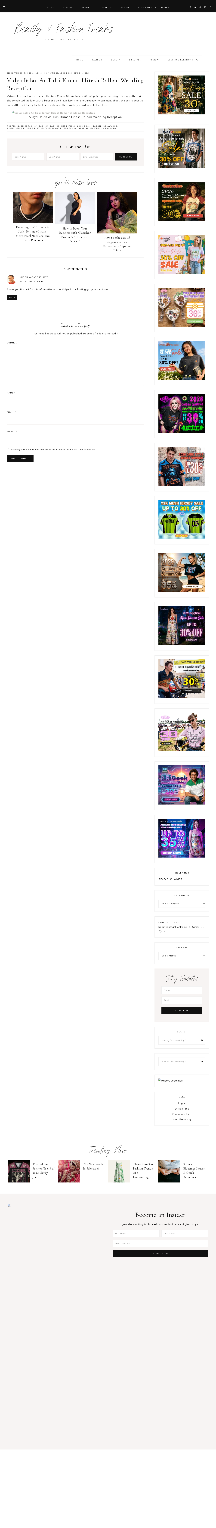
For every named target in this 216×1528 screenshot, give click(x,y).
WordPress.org (182, 1119)
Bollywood (110, 126)
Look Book (66, 73)
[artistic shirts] (181, 856)
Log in (182, 1103)
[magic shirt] (181, 644)
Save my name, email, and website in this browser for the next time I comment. (53, 449)
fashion (30, 128)
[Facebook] (191, 3)
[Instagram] (205, 3)
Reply (12, 298)
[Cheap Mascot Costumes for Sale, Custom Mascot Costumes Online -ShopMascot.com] (170, 1080)
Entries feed (182, 1108)
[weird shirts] (181, 432)
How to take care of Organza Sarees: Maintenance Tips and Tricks (117, 244)
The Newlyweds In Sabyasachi (93, 1166)
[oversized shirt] (181, 113)
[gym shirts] (181, 591)
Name (11, 393)
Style (40, 128)
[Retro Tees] (181, 219)
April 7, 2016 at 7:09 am (31, 281)
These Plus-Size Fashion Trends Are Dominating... (143, 1170)
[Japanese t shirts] (181, 166)
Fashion (28, 73)
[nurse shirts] (181, 325)
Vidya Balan (110, 128)
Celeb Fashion (15, 73)
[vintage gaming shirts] (181, 485)
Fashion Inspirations (46, 73)
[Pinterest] (201, 3)
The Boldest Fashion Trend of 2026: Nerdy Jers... (44, 1170)
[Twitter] (196, 3)
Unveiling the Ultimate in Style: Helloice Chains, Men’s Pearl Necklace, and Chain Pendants (33, 234)
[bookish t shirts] (181, 378)
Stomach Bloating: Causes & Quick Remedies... (194, 1170)
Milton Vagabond (30, 277)
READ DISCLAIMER (170, 879)
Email (11, 412)
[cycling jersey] (181, 697)
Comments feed (181, 1114)
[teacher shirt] (181, 272)
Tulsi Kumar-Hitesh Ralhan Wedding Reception (73, 128)
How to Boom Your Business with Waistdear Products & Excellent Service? (75, 235)
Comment (13, 343)
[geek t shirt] (181, 803)
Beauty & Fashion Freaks (64, 30)
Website (12, 431)
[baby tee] (181, 538)
